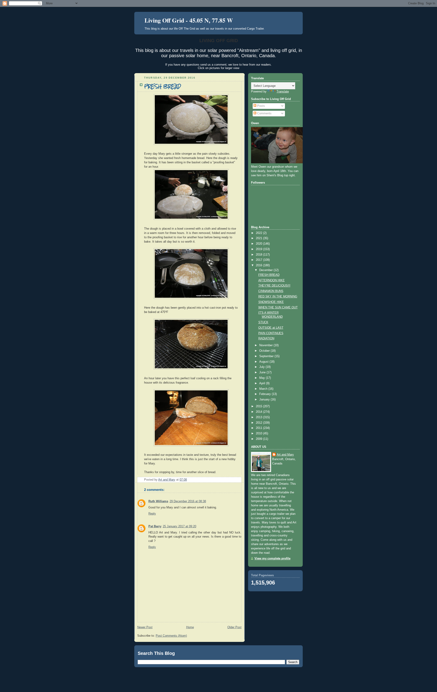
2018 (259, 254)
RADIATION (266, 338)
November (266, 345)
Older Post (234, 627)
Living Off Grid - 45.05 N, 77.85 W (189, 20)
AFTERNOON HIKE (271, 280)
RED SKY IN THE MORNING (277, 296)
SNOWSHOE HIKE (271, 302)
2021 (259, 238)
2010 (259, 433)
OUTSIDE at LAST (270, 327)
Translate (283, 91)
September (266, 356)
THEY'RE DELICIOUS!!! (274, 285)
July (262, 367)
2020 (259, 243)
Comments (264, 113)
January (265, 399)
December (266, 270)
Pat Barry (154, 526)
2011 (259, 428)
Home (190, 627)
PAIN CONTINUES (270, 333)
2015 (259, 406)
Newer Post (144, 627)
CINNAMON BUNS (270, 291)
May (262, 377)
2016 (259, 265)
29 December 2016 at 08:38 (188, 501)
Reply (152, 513)
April (262, 383)
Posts (260, 106)
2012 (259, 422)
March (263, 388)
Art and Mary (285, 454)
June (263, 372)
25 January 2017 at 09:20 (179, 526)
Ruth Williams (158, 501)
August (264, 361)
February (265, 394)
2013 (259, 417)
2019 (259, 249)
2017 (259, 259)
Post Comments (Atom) (171, 635)
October (265, 350)
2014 (259, 411)
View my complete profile (272, 558)
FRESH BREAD (268, 275)
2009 (259, 439)
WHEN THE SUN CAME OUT (278, 307)
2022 (259, 233)
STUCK (263, 322)
